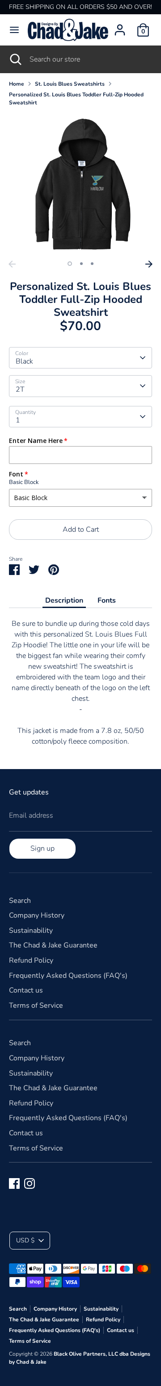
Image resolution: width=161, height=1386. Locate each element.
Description (64, 600)
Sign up (42, 848)
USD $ (25, 1240)
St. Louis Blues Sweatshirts (70, 83)
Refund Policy (31, 960)
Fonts (106, 600)
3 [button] (92, 263)
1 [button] (70, 263)
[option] (80, 184)
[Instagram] (29, 1183)
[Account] (120, 26)
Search (20, 901)
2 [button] (81, 263)
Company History (36, 915)
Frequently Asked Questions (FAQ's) (68, 976)
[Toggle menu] (14, 30)
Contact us (26, 990)
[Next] (149, 264)
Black (24, 361)
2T (20, 389)
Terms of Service (36, 1005)
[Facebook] (14, 1183)
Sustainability (31, 930)
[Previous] (12, 264)
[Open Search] (15, 59)
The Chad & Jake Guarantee (53, 945)
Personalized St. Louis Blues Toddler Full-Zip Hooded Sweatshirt (76, 98)
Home (16, 83)
